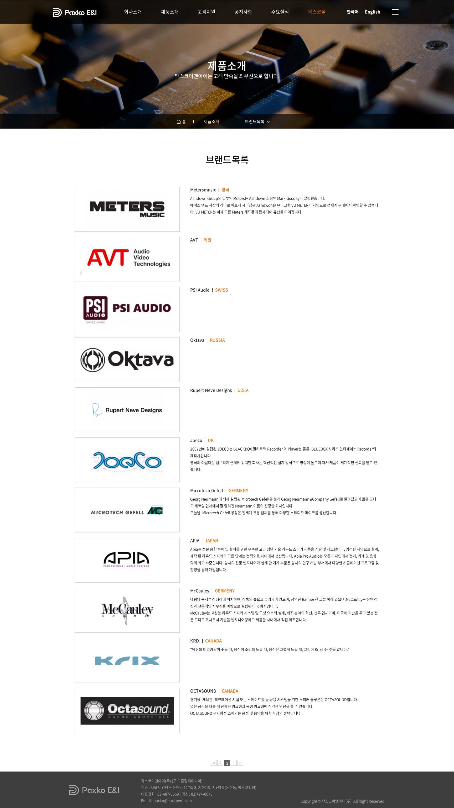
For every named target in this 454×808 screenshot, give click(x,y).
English (372, 11)
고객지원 (206, 11)
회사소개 (133, 11)
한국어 (353, 11)
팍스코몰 (317, 11)
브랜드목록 (255, 121)
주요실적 (280, 11)
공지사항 (243, 11)
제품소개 (170, 11)
